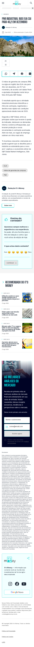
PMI (5, 175)
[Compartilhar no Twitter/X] (30, 74)
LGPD (3, 642)
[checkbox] (5, 440)
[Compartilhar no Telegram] (14, 74)
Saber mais (8, 205)
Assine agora (17, 434)
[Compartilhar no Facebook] (22, 74)
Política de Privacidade (8, 549)
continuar (10, 263)
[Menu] (3, 3)
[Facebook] (17, 584)
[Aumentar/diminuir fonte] (6, 61)
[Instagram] (10, 584)
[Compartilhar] (28, 558)
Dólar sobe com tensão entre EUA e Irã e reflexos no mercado (10, 313)
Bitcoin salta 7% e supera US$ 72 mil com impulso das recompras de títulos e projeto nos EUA (11, 328)
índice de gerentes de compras (15, 170)
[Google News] (17, 592)
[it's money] (17, 3)
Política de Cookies (7, 636)
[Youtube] (24, 584)
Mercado (7, 293)
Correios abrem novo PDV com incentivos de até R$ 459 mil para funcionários (10, 344)
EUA (5, 166)
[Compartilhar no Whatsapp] (6, 74)
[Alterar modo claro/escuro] (6, 65)
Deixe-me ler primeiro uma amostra (15, 412)
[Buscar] (31, 3)
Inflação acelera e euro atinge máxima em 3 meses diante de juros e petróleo (10, 298)
